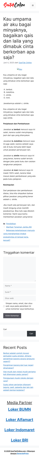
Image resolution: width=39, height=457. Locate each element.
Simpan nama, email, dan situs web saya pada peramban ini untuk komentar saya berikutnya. (20, 306)
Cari (5, 329)
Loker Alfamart (19, 419)
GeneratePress (23, 453)
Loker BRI (19, 440)
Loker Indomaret (19, 429)
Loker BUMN (19, 409)
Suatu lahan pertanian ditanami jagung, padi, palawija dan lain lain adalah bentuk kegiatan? (18, 387)
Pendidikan (11, 224)
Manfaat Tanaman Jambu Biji (19, 227)
